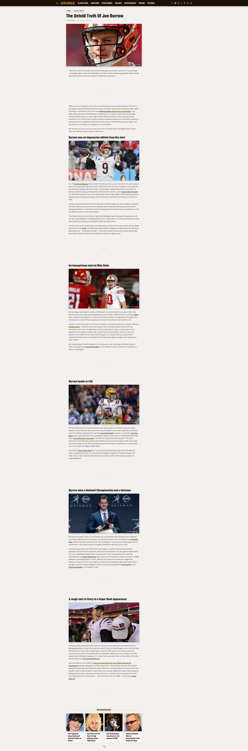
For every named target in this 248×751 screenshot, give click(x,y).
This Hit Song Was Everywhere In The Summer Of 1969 (112, 736)
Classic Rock (83, 3)
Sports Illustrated (84, 450)
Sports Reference (89, 557)
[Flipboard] (184, 3)
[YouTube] (175, 3)
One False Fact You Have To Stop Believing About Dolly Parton (93, 737)
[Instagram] (178, 3)
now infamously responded (83, 438)
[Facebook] (172, 3)
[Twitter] (181, 3)
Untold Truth (78, 11)
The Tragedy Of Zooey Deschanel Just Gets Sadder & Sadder (74, 737)
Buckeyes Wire (74, 327)
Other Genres (107, 3)
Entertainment (130, 3)
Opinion (142, 3)
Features (151, 3)
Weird (69, 11)
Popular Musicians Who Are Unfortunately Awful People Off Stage (133, 737)
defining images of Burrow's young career (114, 111)
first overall (126, 565)
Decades (118, 3)
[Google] (188, 3)
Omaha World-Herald (129, 192)
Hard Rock (95, 3)
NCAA (84, 228)
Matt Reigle (71, 20)
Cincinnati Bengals (81, 184)
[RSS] (191, 3)
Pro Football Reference (91, 659)
